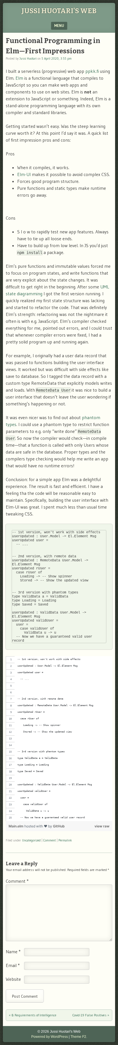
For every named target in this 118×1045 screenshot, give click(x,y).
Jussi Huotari (28, 58)
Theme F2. (78, 1037)
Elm (19, 78)
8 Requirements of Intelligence (32, 1015)
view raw (102, 826)
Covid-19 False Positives (90, 1015)
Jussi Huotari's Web (59, 11)
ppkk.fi (92, 71)
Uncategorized (31, 840)
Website (13, 979)
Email (13, 965)
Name (13, 951)
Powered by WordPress (49, 1037)
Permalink (65, 840)
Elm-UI (24, 174)
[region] (59, 738)
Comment (49, 840)
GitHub (59, 826)
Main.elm (16, 826)
